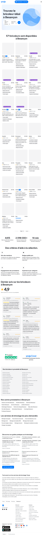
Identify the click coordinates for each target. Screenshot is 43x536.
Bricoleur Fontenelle (6, 374)
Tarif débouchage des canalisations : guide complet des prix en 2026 (31, 441)
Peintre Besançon (5, 404)
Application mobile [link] (19, 509)
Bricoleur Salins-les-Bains (27, 393)
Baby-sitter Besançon (32, 406)
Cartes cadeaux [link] (18, 516)
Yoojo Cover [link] (31, 507)
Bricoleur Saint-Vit (6, 380)
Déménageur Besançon (7, 406)
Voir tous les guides (8, 467)
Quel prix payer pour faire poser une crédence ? (30, 456)
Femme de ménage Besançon (20, 406)
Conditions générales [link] (33, 515)
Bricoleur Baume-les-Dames (8, 377)
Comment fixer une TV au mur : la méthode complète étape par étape (11, 441)
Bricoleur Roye (5, 391)
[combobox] (7, 22)
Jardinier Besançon (25, 404)
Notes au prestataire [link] (19, 519)
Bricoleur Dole (25, 388)
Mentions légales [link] (32, 518)
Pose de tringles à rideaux (7, 423)
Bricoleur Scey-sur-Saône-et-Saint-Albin (29, 380)
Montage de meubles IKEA (15, 420)
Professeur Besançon (6, 411)
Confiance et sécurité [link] (33, 510)
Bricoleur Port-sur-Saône (27, 377)
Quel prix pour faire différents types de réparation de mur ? (10, 456)
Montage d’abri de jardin (28, 420)
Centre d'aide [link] (31, 506)
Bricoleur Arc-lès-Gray (26, 372)
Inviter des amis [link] (18, 513)
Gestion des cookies (33, 519)
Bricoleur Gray (25, 374)
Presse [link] (30, 513)
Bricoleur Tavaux (25, 386)
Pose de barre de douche (17, 418)
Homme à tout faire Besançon (8, 402)
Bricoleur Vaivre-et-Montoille (27, 385)
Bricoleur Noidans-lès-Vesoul (27, 383)
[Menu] (41, 2)
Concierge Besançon (28, 409)
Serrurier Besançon (15, 404)
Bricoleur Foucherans (7, 382)
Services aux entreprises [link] (33, 512)
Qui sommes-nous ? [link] (19, 521)
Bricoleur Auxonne (6, 372)
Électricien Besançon (30, 402)
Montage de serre (18, 423)
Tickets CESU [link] (18, 515)
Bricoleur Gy (24, 375)
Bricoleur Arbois (25, 391)
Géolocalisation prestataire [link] (21, 518)
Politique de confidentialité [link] (34, 516)
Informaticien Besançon (17, 409)
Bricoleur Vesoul (25, 382)
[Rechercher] (19, 22)
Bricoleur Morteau (6, 386)
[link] (21, 162)
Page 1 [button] (21, 231)
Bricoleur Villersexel (6, 393)
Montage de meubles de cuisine (31, 423)
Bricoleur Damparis (25, 390)
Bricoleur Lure (5, 390)
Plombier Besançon (20, 402)
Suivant (27, 231)
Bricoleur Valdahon (6, 385)
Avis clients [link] (18, 512)
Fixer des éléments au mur (30, 418)
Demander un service (22, 1)
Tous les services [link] (11, 534)
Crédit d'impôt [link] (31, 509)
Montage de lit (5, 420)
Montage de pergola (6, 418)
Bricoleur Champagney (7, 375)
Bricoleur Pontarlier (6, 388)
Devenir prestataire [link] (19, 507)
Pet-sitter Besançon (6, 409)
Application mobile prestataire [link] (21, 510)
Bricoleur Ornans (6, 383)
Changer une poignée (6, 425)
